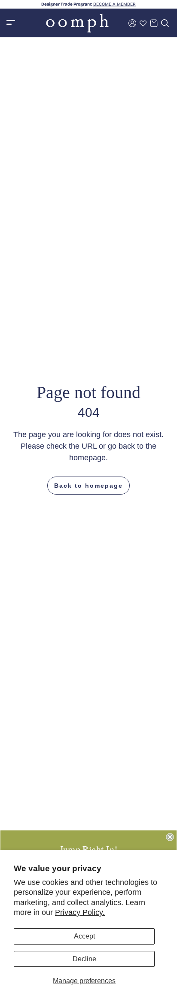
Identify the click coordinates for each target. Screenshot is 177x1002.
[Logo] (77, 23)
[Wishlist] (143, 23)
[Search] (165, 23)
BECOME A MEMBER (114, 4)
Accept (84, 936)
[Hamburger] (10, 23)
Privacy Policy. (80, 912)
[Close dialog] (170, 837)
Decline (84, 959)
